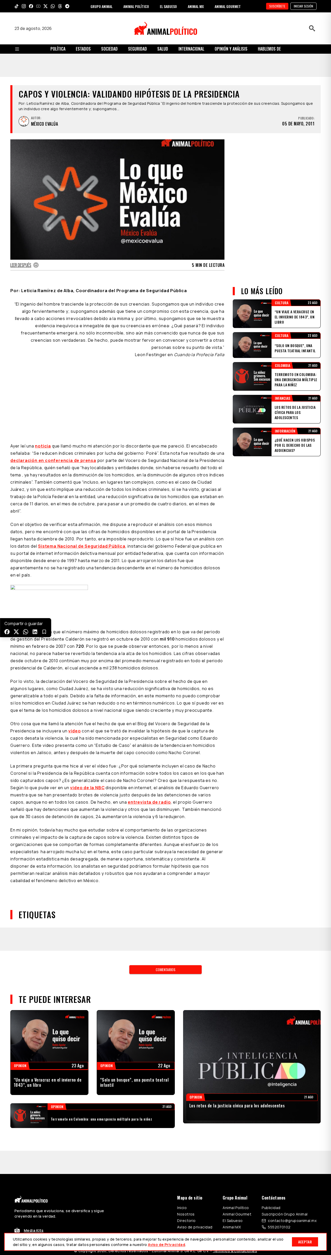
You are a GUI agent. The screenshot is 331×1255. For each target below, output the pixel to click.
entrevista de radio (149, 802)
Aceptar (305, 1241)
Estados (83, 49)
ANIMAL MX (196, 6)
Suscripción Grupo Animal (284, 1214)
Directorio (186, 1220)
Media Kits (33, 1230)
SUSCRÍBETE (277, 6)
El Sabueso (233, 1220)
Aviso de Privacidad (166, 1244)
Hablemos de (269, 49)
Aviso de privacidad (194, 1227)
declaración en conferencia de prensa (53, 460)
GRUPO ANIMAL (101, 6)
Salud (162, 49)
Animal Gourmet (237, 1214)
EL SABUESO (168, 6)
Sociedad (109, 49)
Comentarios (165, 969)
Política (57, 49)
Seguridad (137, 49)
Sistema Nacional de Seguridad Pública (81, 546)
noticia (43, 446)
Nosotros (185, 1214)
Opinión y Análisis (231, 49)
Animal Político (236, 1207)
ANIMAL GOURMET (228, 6)
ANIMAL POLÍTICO (136, 6)
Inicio (182, 1207)
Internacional (191, 49)
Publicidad (271, 1207)
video (74, 731)
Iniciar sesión (303, 6)
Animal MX (232, 1227)
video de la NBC (87, 787)
